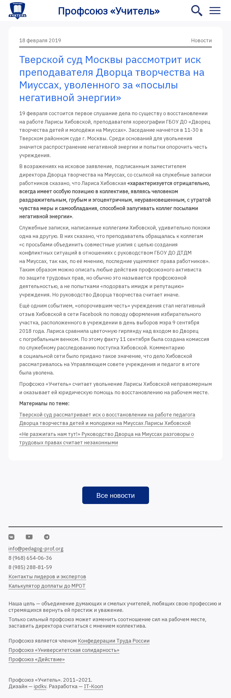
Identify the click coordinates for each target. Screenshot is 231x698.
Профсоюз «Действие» (36, 659)
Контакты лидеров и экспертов (47, 576)
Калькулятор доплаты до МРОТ (47, 586)
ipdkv (40, 686)
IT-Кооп (93, 686)
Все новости (115, 495)
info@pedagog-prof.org (35, 548)
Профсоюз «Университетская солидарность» (63, 650)
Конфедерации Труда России (114, 640)
